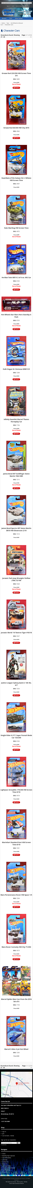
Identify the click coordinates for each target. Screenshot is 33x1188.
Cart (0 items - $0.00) (21, 6)
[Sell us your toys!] (25, 11)
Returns (4, 1172)
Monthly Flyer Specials (8, 1156)
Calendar (4, 1160)
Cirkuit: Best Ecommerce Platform (16, 1183)
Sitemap (25, 1181)
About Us (4, 1164)
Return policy (20, 1181)
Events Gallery (6, 1170)
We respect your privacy (11, 1181)
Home (4, 1153)
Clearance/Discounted (8, 1168)
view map (4, 1118)
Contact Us (5, 1162)
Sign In (8, 6)
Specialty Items (6, 1166)
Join (13, 6)
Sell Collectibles (6, 1157)
